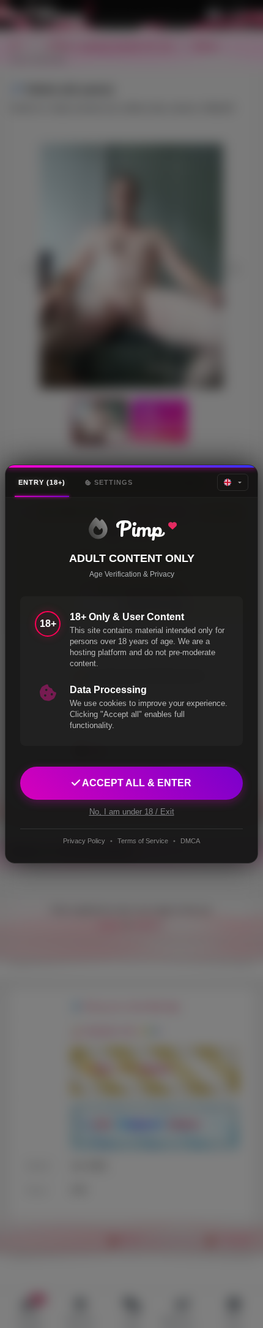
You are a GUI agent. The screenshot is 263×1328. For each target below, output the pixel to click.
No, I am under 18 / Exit (131, 811)
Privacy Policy (84, 840)
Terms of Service (142, 840)
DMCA (190, 840)
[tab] (42, 482)
